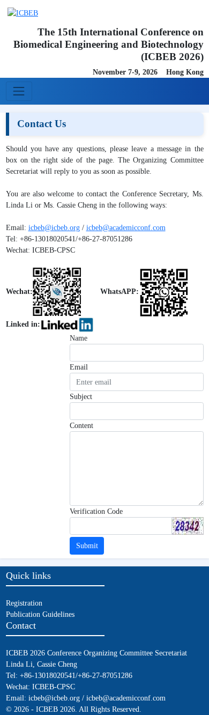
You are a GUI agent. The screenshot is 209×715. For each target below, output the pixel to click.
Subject (81, 397)
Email (79, 367)
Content (81, 426)
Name (78, 338)
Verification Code (96, 511)
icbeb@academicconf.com (126, 228)
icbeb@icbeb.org (54, 228)
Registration (24, 603)
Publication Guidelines (40, 614)
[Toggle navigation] (19, 91)
